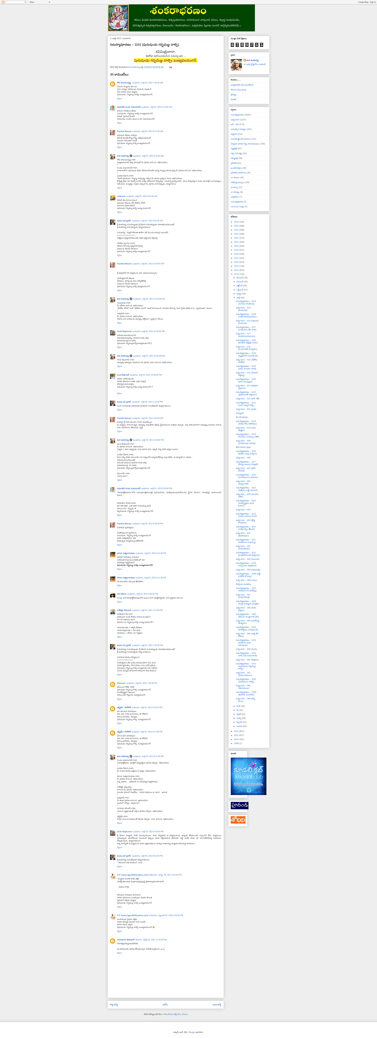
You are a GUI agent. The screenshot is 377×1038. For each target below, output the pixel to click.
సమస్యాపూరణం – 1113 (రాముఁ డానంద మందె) (246, 515)
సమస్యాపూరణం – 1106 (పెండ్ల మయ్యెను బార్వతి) (247, 602)
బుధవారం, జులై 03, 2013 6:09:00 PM (147, 524)
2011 (236, 735)
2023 (236, 234)
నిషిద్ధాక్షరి (234, 158)
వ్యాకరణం (235, 197)
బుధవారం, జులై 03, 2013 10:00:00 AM (148, 264)
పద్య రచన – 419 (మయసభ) (243, 308)
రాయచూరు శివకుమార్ (126, 940)
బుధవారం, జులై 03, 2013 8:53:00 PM (147, 856)
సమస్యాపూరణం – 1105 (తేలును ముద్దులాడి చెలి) (247, 615)
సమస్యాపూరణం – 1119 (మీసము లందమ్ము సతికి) (247, 435)
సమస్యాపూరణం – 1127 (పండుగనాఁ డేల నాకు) (246, 328)
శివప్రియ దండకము (243, 584)
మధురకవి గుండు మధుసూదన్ (128, 107)
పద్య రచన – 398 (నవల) (246, 580)
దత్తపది (234, 134)
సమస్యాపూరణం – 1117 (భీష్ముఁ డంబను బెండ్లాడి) (247, 463)
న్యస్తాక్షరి (234, 148)
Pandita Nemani (124, 131)
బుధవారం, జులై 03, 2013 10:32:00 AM (148, 331)
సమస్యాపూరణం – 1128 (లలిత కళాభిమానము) (246, 315)
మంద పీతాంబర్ (123, 375)
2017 (236, 258)
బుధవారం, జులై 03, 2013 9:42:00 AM (142, 196)
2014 (236, 270)
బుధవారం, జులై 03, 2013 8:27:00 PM (147, 732)
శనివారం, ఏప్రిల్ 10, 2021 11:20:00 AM (151, 940)
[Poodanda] (239, 808)
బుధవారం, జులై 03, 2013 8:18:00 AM (156, 107)
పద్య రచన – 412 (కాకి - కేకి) (247, 398)
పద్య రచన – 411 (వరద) (246, 409)
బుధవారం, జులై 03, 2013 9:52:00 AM (147, 221)
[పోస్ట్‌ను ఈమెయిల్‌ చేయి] (170, 67)
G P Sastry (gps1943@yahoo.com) (132, 875)
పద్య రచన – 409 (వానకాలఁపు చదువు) (246, 441)
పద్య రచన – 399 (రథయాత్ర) (248, 569)
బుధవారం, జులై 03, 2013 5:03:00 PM (156, 488)
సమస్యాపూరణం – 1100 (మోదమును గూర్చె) (246, 680)
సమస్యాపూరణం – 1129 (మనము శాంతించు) (246, 302)
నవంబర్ (240, 281)
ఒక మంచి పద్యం (237, 206)
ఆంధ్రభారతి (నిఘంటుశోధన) (242, 85)
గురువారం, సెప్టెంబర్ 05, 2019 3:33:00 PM (166, 915)
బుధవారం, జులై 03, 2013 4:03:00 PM (147, 418)
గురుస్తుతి (240, 413)
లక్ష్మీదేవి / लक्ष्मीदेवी (124, 707)
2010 (236, 739)
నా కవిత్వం (235, 192)
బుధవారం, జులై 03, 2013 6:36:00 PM (142, 594)
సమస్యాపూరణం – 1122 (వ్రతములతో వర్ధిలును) (246, 393)
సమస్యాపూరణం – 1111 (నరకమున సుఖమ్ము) (246, 540)
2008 (236, 743)
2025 (236, 226)
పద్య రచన (235, 119)
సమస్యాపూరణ (237, 201)
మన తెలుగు (122, 594)
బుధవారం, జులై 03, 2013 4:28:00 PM (148, 440)
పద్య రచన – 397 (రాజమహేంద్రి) (243, 596)
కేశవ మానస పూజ (243, 447)
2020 (236, 246)
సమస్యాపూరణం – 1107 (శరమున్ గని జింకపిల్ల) (246, 589)
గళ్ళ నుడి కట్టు (236, 153)
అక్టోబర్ (240, 285)
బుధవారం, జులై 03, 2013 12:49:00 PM (146, 375)
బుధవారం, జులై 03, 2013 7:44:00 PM (147, 645)
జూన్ (239, 706)
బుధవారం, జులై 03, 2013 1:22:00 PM (147, 402)
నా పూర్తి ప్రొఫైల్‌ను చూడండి (255, 64)
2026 (236, 222)
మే (238, 710)
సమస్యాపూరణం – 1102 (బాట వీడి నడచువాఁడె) (246, 654)
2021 (236, 242)
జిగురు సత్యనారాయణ (126, 553)
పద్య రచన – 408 (243, 457)
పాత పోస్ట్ (217, 1004)
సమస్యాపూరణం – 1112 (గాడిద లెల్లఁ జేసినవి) (246, 527)
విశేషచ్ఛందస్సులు (238, 182)
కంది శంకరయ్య (123, 156)
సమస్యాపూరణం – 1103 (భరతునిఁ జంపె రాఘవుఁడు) (246, 642)
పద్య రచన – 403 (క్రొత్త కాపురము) (245, 521)
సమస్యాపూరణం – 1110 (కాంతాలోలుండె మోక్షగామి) (248, 553)
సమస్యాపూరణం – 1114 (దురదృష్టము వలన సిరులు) (246, 503)
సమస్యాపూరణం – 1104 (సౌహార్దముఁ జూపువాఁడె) (247, 628)
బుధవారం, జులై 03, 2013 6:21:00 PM (150, 553)
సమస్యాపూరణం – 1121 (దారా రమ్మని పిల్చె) (246, 403)
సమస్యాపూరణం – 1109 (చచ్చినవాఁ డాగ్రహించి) (246, 564)
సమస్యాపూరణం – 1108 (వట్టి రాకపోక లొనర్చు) (248, 574)
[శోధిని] (238, 823)
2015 (236, 266)
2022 (236, 238)
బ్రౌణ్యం (234, 94)
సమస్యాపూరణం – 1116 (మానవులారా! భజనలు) (247, 475)
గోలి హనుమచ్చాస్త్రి (124, 83)
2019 (236, 250)
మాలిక (233, 99)
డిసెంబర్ (240, 277)
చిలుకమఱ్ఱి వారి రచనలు (241, 139)
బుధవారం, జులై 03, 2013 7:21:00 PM (147, 610)
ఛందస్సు (234, 187)
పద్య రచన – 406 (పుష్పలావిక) (243, 482)
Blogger (192, 1032)
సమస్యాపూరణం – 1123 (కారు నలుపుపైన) (246, 380)
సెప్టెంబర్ (240, 290)
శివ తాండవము (242, 417)
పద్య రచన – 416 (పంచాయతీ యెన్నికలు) (246, 348)
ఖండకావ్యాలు (236, 168)
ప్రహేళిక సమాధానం (238, 172)
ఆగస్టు (239, 293)
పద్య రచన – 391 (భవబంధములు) (244, 673)
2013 (236, 274)
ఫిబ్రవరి (240, 722)
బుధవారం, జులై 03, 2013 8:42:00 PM (148, 831)
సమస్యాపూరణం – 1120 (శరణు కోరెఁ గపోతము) (246, 422)
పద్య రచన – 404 (243, 509)
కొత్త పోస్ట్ (114, 1004)
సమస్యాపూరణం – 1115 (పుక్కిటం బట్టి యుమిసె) (247, 488)
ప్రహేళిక (234, 163)
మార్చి (239, 718)
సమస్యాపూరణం (237, 115)
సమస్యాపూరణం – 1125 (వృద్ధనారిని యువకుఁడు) (247, 354)
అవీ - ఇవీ (235, 124)
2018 (236, 254)
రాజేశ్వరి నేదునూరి (124, 610)
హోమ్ (165, 1004)
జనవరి (240, 726)
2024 (236, 230)
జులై (239, 297)
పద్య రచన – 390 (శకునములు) (243, 686)
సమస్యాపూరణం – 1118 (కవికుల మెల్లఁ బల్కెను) (246, 452)
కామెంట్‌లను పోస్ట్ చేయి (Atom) (175, 1014)
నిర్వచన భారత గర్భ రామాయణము (245, 144)
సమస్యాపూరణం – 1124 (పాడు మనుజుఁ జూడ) (246, 367)
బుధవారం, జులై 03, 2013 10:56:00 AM (149, 356)
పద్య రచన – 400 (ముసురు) (248, 559)
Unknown (121, 683)
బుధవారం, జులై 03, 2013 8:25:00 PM (147, 707)
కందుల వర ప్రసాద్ (124, 221)
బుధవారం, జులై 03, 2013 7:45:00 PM (142, 683)
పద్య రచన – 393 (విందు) (246, 649)
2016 (236, 262)
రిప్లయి (119, 98)
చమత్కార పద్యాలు (238, 129)
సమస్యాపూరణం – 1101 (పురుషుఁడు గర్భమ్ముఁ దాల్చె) (246, 666)
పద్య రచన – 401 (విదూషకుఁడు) (243, 547)
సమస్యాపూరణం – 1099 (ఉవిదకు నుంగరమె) (246, 693)
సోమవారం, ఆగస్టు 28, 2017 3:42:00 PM (165, 875)
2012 (236, 731)
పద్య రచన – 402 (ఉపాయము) (243, 534)
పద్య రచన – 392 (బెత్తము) (247, 659)
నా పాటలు (235, 177)
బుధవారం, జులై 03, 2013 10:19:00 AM (149, 299)
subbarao (121, 196)
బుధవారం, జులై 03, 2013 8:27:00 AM (147, 131)
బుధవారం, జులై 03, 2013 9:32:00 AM (148, 156)
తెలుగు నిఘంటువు (238, 90)
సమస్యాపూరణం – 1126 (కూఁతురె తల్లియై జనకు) (247, 341)
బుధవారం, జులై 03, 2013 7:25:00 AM (147, 83)
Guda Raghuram (124, 331)
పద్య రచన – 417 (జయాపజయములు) (245, 334)
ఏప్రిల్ (239, 714)
